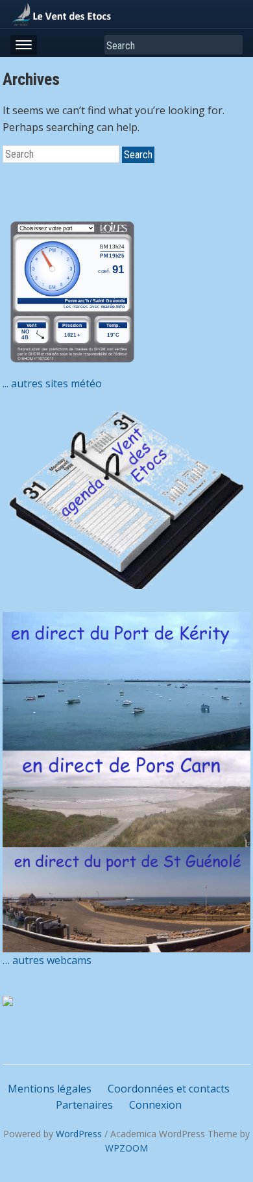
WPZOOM (126, 1148)
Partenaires (84, 1105)
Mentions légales (49, 1088)
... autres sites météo (52, 383)
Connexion (155, 1105)
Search (230, 45)
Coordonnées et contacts (169, 1088)
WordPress (79, 1134)
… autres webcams (47, 960)
